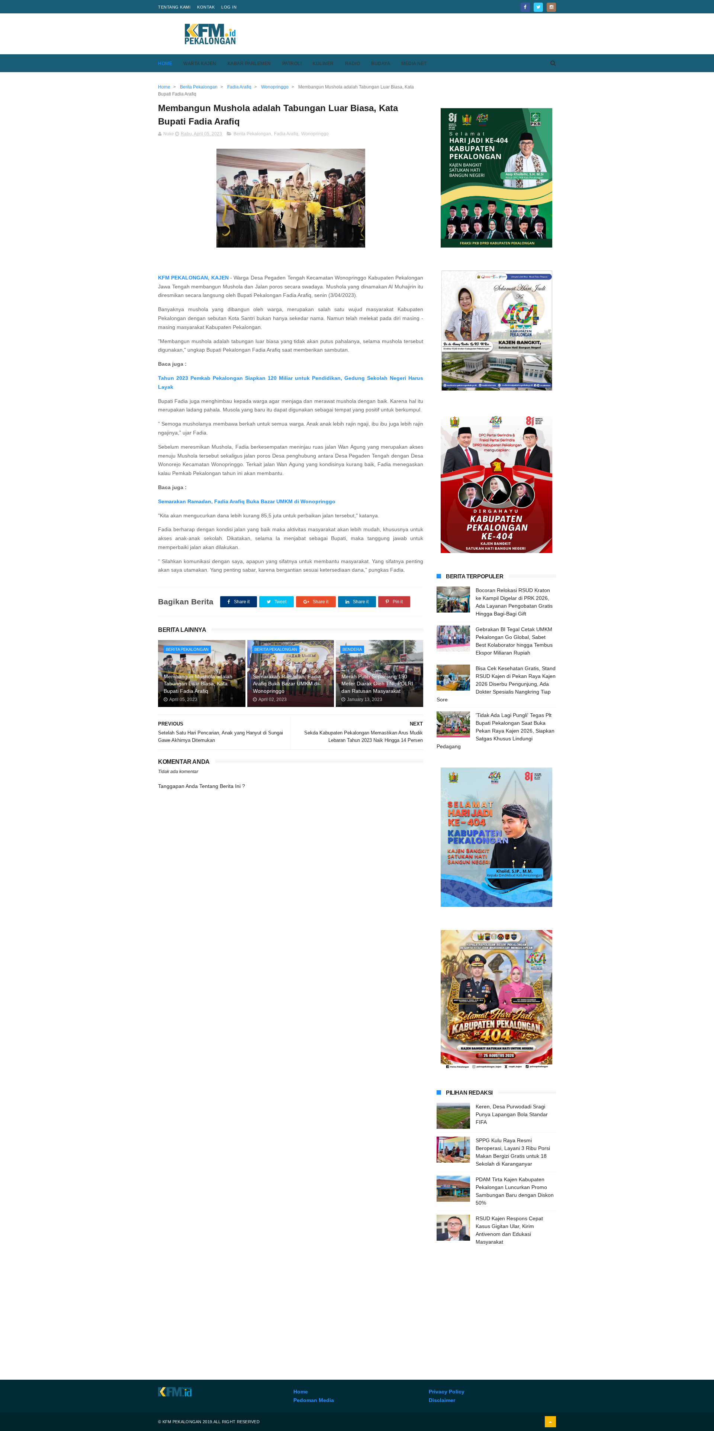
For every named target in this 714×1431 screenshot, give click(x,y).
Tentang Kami (174, 7)
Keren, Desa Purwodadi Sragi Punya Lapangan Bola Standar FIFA (512, 1114)
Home (165, 63)
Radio (352, 63)
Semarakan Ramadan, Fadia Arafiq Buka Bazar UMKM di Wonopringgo (246, 501)
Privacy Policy (446, 1392)
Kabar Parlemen (249, 63)
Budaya (380, 63)
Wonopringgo (315, 133)
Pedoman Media (313, 1400)
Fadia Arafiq (286, 133)
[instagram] (551, 7)
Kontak (206, 7)
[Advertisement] (420, 34)
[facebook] (525, 7)
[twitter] (538, 7)
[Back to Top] (550, 1421)
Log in (229, 7)
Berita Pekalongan (252, 133)
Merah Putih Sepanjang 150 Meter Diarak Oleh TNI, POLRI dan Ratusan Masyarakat (377, 683)
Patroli (292, 63)
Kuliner (323, 63)
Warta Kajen (199, 63)
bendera (352, 649)
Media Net (414, 63)
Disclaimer (442, 1400)
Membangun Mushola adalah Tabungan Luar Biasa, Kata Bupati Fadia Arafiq (198, 683)
